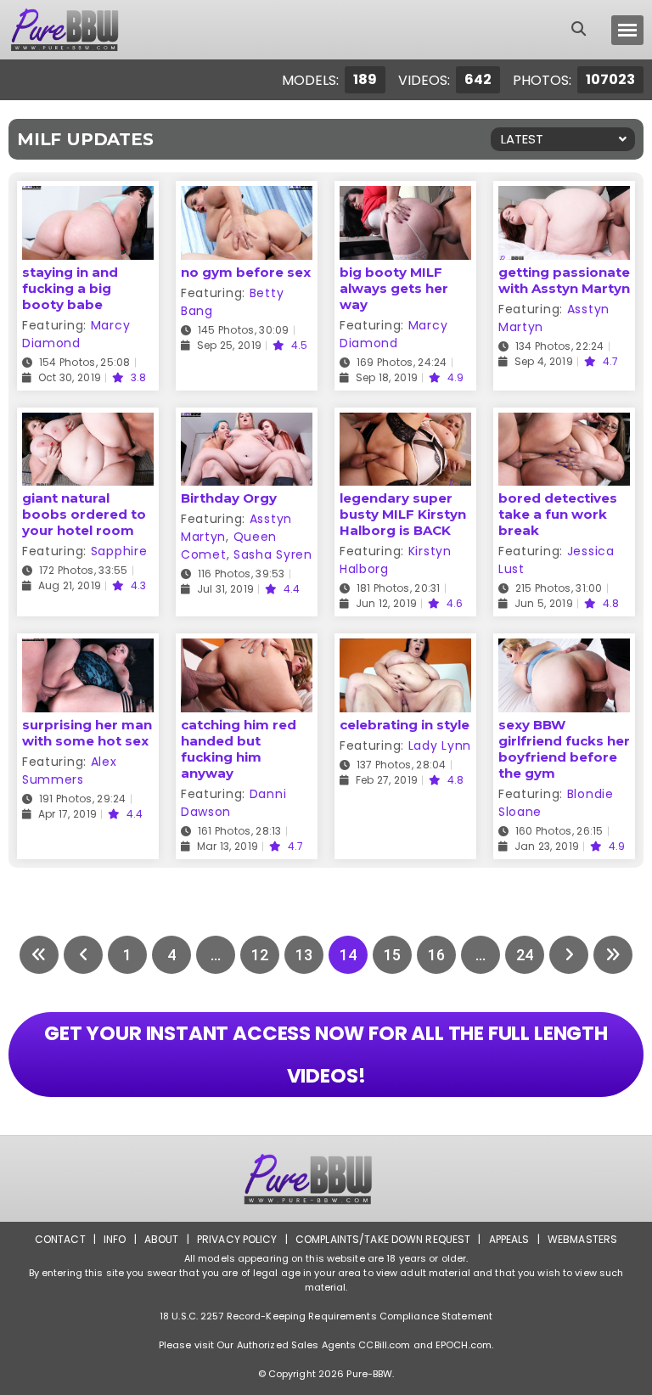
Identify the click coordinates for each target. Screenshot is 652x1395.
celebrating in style (404, 725)
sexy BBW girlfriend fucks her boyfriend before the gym (564, 749)
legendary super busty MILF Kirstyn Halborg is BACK (403, 514)
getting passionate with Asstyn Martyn (564, 280)
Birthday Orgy (229, 498)
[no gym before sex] (246, 196)
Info (115, 1239)
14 (348, 955)
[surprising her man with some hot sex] (88, 649)
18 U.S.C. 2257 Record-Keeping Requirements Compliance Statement (326, 1316)
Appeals (509, 1239)
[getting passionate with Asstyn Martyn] (564, 196)
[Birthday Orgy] (246, 423)
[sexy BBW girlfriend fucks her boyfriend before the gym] (564, 649)
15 (392, 955)
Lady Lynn (439, 745)
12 (259, 955)
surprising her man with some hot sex (87, 733)
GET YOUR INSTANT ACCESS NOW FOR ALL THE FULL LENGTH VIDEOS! (326, 1054)
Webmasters (582, 1239)
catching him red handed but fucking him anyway (238, 749)
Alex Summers (69, 770)
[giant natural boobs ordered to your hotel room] (88, 423)
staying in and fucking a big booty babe (70, 288)
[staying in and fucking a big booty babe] (88, 196)
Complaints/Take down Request (382, 1239)
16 (436, 955)
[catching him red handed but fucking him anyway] (246, 649)
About (161, 1239)
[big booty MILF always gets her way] (405, 196)
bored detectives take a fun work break (557, 514)
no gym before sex (246, 272)
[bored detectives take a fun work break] (564, 423)
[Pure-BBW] (79, 29)
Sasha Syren (272, 554)
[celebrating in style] (405, 649)
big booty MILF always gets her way (394, 288)
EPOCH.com (464, 1345)
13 (303, 955)
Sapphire (119, 551)
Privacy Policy (237, 1239)
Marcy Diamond (76, 334)
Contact (60, 1239)
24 (524, 955)
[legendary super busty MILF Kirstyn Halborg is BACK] (405, 423)
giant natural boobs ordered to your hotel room (84, 514)
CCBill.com (384, 1345)
